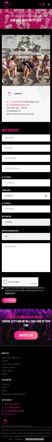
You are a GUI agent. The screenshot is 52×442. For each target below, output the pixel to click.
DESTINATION (6, 216)
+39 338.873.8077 (17, 102)
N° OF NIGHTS (6, 203)
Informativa (19, 439)
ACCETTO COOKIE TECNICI (35, 439)
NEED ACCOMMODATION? (10, 231)
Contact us (26, 335)
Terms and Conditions (11, 364)
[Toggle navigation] (49, 4)
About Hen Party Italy (11, 357)
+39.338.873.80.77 (12, 404)
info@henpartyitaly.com (20, 105)
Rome (4, 391)
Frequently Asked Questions (14, 394)
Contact (5, 361)
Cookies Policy (8, 367)
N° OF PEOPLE (6, 177)
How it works (7, 371)
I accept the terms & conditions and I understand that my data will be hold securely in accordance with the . (24, 291)
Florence (5, 384)
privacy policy (10, 293)
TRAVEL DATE (6, 190)
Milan (4, 387)
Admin (4, 374)
